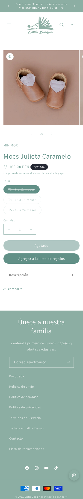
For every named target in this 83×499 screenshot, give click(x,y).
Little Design (32, 496)
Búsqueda (16, 376)
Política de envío (21, 386)
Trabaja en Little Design (26, 428)
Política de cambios (23, 397)
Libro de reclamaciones (26, 449)
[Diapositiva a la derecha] (52, 134)
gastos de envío (16, 173)
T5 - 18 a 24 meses (25, 211)
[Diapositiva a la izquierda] (31, 134)
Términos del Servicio (25, 418)
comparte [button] (15, 289)
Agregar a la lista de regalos (41, 258)
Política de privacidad (25, 407)
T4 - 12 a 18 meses (24, 200)
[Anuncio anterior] (8, 6)
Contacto (16, 438)
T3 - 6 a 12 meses (24, 190)
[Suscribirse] (68, 362)
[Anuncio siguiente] (74, 6)
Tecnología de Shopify (54, 496)
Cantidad (9, 220)
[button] (9, 25)
